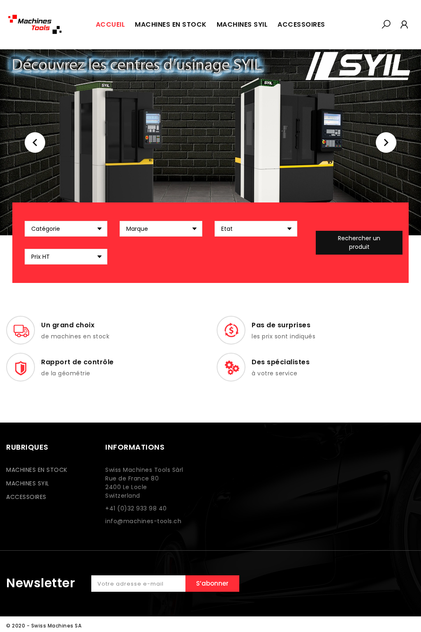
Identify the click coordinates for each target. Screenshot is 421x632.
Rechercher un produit (359, 242)
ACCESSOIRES (26, 497)
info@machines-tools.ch (143, 521)
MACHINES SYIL (27, 483)
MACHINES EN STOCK (36, 470)
